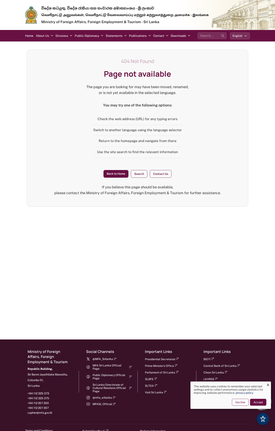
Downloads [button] (178, 35)
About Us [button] (42, 35)
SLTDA (149, 385)
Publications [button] (138, 35)
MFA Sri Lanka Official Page (107, 367)
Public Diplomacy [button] (87, 35)
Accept (258, 402)
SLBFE (149, 379)
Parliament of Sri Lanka (160, 372)
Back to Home (116, 173)
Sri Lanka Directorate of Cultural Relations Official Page (109, 388)
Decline (240, 402)
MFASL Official (102, 404)
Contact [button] (158, 35)
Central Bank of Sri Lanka (220, 365)
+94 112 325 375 (38, 398)
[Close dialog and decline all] (268, 384)
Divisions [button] (62, 35)
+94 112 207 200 (38, 403)
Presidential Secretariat (160, 359)
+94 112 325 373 (38, 393)
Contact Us (160, 173)
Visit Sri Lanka (154, 392)
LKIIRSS (209, 379)
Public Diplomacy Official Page (109, 376)
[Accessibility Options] (263, 419)
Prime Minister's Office (159, 365)
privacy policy (244, 392)
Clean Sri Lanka (214, 372)
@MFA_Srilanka (103, 359)
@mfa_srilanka (102, 397)
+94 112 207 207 (38, 407)
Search (139, 173)
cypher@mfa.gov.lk (40, 412)
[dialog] (230, 395)
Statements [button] (114, 35)
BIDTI (207, 359)
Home (29, 35)
